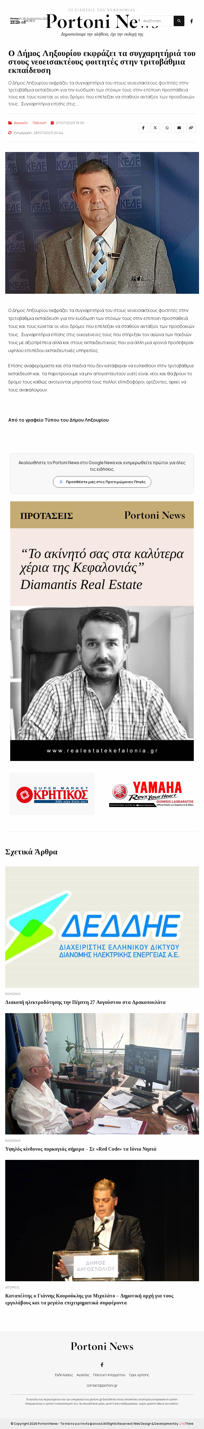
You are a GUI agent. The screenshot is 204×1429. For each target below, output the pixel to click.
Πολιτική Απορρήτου (109, 1374)
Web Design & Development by (163, 1424)
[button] (22, 20)
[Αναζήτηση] (179, 21)
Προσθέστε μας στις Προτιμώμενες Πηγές (103, 481)
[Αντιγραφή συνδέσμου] (191, 128)
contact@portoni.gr (102, 1385)
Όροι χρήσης (139, 1374)
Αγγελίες (83, 1374)
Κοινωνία (21, 122)
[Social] (191, 20)
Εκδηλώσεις (64, 1374)
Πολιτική (39, 122)
